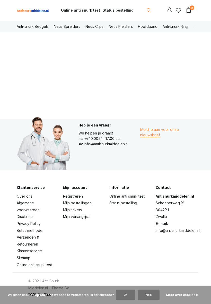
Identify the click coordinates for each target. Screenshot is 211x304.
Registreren (73, 196)
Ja (125, 295)
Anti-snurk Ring (175, 26)
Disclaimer (25, 216)
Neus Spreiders (67, 26)
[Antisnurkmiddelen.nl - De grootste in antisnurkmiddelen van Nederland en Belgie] (33, 10)
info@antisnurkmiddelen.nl (178, 230)
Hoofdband (147, 26)
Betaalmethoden (31, 230)
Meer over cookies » (182, 295)
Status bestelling (118, 10)
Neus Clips (94, 26)
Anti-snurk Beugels (33, 26)
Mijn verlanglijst (76, 216)
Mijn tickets (72, 210)
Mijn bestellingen (77, 203)
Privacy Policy (29, 223)
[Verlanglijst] (178, 10)
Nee (148, 295)
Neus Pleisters (121, 26)
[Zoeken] (149, 10)
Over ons (24, 196)
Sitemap (23, 258)
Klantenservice (29, 251)
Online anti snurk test (80, 10)
